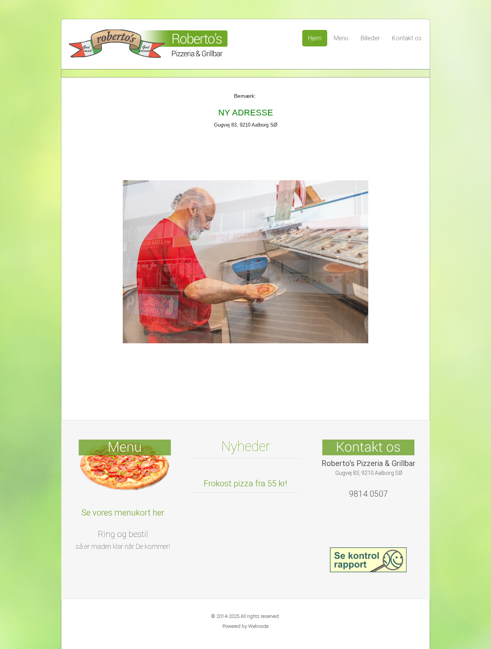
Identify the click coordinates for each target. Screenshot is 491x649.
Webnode (258, 626)
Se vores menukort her (122, 512)
